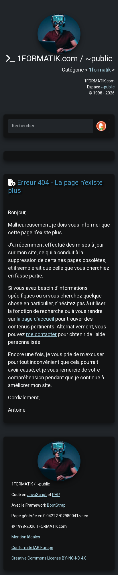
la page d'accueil (35, 319)
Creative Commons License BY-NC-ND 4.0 (48, 558)
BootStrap (56, 505)
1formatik (100, 70)
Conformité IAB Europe (32, 547)
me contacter (41, 334)
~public (108, 87)
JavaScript (37, 494)
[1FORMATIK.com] (59, 33)
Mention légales (25, 537)
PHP (56, 494)
